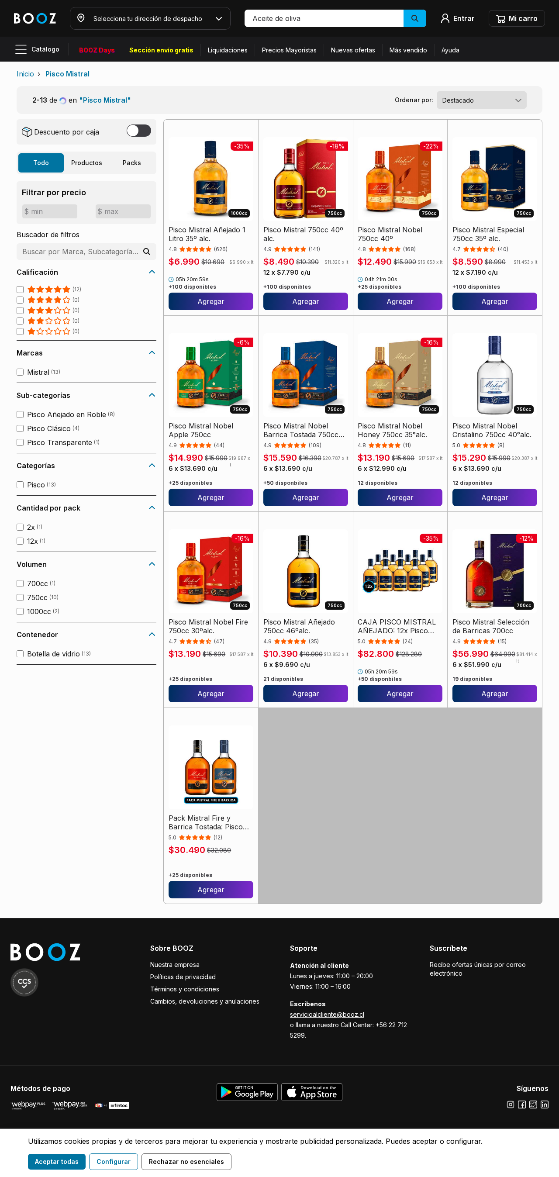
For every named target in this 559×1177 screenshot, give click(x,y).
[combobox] (482, 100)
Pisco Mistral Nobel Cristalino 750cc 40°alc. (491, 430)
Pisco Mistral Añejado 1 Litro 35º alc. (207, 234)
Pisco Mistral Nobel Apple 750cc (201, 430)
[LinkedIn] (545, 1104)
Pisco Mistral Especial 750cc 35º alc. (488, 234)
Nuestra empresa (175, 964)
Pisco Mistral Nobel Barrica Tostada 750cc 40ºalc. (300, 430)
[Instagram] (510, 1104)
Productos (86, 162)
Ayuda (450, 50)
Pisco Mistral (67, 73)
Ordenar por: (414, 100)
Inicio (25, 73)
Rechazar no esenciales (186, 1161)
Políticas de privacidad (183, 976)
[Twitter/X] (533, 1104)
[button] (335, 18)
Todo (41, 162)
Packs (132, 162)
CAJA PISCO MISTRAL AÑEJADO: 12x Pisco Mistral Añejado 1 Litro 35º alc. (397, 626)
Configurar (114, 1161)
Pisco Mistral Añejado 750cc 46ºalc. (299, 626)
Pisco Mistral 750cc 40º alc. (303, 234)
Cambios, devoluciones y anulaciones (204, 1001)
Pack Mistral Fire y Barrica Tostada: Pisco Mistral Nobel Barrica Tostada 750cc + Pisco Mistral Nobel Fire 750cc (210, 822)
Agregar (210, 301)
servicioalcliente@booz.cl (327, 1014)
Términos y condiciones (184, 989)
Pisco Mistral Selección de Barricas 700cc (490, 626)
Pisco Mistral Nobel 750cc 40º (390, 234)
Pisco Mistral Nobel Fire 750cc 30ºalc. (208, 626)
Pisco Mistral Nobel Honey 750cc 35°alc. (392, 430)
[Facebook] (522, 1104)
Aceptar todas (57, 1161)
